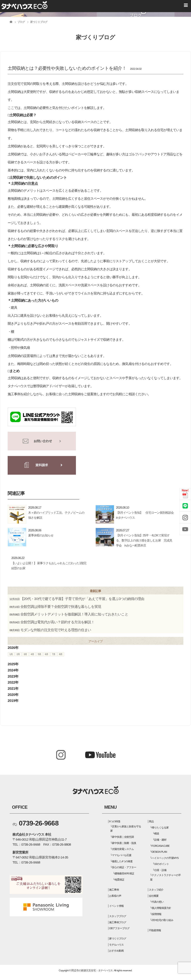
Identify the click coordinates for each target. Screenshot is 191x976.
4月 (32, 654)
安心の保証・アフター (124, 867)
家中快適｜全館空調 (123, 836)
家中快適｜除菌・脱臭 (124, 843)
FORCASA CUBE (161, 845)
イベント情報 (116, 905)
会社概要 (154, 895)
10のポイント (161, 863)
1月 (11, 654)
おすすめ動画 (116, 950)
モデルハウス (116, 944)
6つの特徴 (114, 821)
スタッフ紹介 (156, 889)
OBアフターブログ (119, 928)
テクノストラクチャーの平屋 (165, 877)
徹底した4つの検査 (122, 861)
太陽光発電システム (123, 848)
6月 (46, 654)
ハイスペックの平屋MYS (165, 857)
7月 (53, 654)
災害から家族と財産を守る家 (125, 828)
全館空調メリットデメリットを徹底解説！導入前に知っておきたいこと (74, 614)
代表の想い (158, 901)
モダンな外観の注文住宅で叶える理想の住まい (55, 630)
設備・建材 (160, 839)
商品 (151, 821)
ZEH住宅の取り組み (162, 920)
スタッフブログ (117, 916)
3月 (25, 654)
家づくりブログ (117, 938)
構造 (156, 833)
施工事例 (114, 889)
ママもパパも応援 (121, 855)
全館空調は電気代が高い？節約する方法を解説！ (57, 622)
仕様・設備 (160, 870)
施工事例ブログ (117, 922)
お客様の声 (115, 895)
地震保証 (119, 879)
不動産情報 (155, 930)
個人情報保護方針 (161, 907)
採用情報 (156, 914)
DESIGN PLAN (159, 851)
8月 (60, 654)
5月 (39, 654)
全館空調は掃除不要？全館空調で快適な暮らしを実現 (60, 607)
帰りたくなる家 (160, 827)
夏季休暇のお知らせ (40, 535)
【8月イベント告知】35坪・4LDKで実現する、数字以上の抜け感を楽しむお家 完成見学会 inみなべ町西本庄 (144, 540)
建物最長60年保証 (124, 873)
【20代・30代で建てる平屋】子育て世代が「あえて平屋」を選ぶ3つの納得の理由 (82, 599)
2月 (18, 654)
